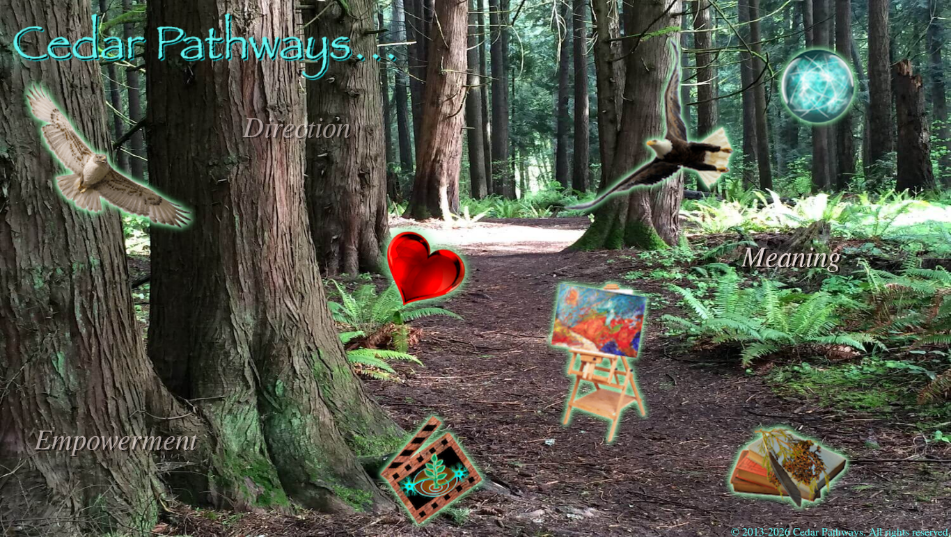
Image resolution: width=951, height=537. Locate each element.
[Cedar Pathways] (205, 74)
